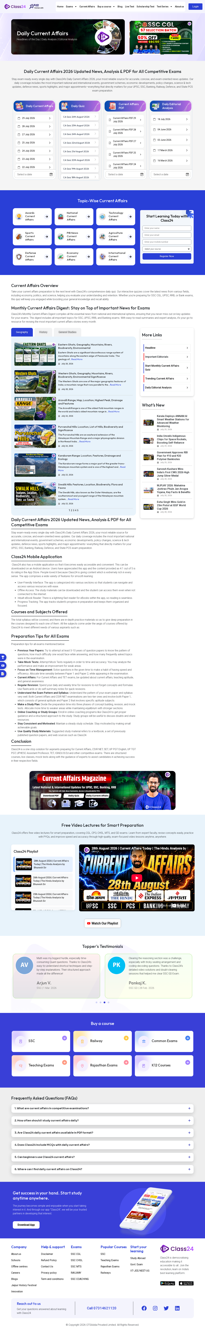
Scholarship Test (145, 6)
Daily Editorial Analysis (158, 387)
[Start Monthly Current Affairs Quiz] (187, 367)
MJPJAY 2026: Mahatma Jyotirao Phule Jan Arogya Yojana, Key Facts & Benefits (173, 489)
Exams (69, 6)
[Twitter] (166, 1308)
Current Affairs (87, 6)
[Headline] (187, 347)
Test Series (162, 6)
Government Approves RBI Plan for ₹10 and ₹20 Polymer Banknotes (172, 456)
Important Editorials (156, 356)
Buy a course (104, 6)
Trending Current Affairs (159, 378)
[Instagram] (155, 1308)
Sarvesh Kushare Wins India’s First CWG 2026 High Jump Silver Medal (173, 472)
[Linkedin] (177, 1308)
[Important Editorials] (187, 356)
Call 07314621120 (101, 1308)
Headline (150, 347)
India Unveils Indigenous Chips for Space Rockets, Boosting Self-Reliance (172, 439)
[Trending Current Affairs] (187, 378)
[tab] (22, 332)
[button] (96, 1002)
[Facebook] (144, 1308)
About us (179, 6)
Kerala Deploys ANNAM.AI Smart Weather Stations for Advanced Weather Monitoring (173, 421)
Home (60, 6)
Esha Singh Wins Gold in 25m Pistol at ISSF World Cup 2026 (171, 505)
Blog (120, 6)
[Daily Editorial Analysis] (187, 387)
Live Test (129, 6)
